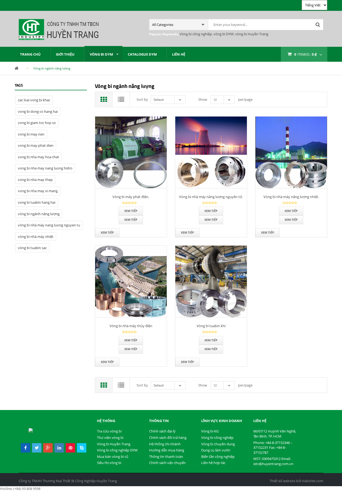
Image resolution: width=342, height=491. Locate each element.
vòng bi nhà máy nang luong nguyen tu (49, 225)
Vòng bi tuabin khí (211, 325)
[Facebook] (25, 448)
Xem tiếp (130, 211)
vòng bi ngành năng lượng (39, 213)
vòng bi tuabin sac (32, 247)
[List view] (121, 99)
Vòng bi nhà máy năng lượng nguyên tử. (211, 196)
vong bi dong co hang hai (38, 111)
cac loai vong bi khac (34, 100)
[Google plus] (48, 448)
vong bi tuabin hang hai (36, 202)
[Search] (317, 24)
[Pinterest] (70, 448)
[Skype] (81, 448)
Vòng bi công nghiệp (196, 34)
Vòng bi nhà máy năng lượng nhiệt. (291, 196)
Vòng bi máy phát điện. (130, 196)
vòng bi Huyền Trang (251, 34)
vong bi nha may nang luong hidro (45, 168)
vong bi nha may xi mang (38, 190)
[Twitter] (36, 448)
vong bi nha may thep (35, 179)
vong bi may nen (31, 134)
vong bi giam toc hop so (37, 122)
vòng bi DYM (223, 34)
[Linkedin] (59, 448)
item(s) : (305, 54)
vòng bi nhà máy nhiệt (35, 236)
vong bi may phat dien (35, 145)
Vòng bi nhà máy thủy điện (131, 325)
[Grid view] (103, 99)
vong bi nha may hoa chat (38, 156)
